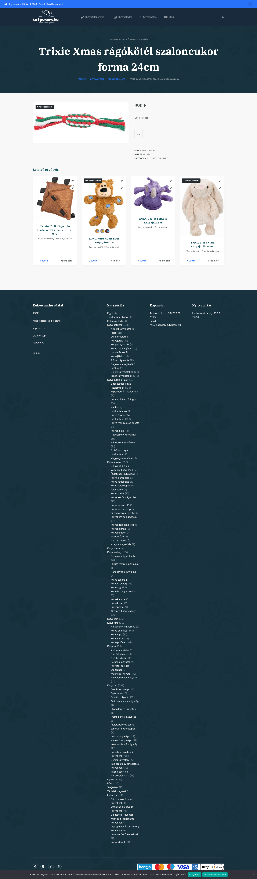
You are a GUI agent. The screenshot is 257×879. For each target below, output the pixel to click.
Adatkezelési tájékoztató (47, 320)
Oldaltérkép (39, 335)
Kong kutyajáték (95, 247)
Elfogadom (194, 874)
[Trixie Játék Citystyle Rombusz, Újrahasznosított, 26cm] (55, 198)
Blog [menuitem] (171, 16)
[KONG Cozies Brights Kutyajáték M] (153, 194)
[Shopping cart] (223, 17)
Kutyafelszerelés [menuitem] (94, 16)
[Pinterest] (59, 866)
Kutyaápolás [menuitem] (149, 16)
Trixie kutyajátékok (63, 238)
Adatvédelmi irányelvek (215, 874)
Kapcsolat (38, 342)
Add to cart (66, 260)
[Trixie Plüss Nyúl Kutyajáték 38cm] (202, 206)
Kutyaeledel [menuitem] (125, 16)
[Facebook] (35, 866)
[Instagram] (43, 866)
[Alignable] (51, 866)
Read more (115, 260)
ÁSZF (36, 313)
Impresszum (39, 328)
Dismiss (250, 4)
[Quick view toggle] (72, 187)
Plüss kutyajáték (139, 39)
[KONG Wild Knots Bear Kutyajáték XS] (104, 204)
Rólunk (36, 352)
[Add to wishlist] (138, 134)
